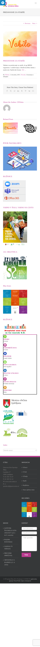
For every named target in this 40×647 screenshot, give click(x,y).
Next (33, 23)
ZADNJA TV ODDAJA (8, 548)
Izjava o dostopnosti (26, 581)
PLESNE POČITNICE (8, 541)
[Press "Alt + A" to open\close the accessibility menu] (2, 2)
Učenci (25, 467)
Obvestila (23, 74)
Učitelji (25, 476)
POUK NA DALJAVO (12, 143)
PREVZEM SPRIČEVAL (8, 554)
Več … (24, 70)
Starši (24, 481)
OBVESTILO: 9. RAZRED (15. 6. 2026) (9, 562)
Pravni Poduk (17, 581)
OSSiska (7, 74)
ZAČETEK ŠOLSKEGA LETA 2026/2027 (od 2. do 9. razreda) (10, 531)
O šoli (25, 472)
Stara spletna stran (28, 490)
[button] (4, 128)
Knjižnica (26, 485)
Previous (27, 23)
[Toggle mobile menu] (36, 3)
